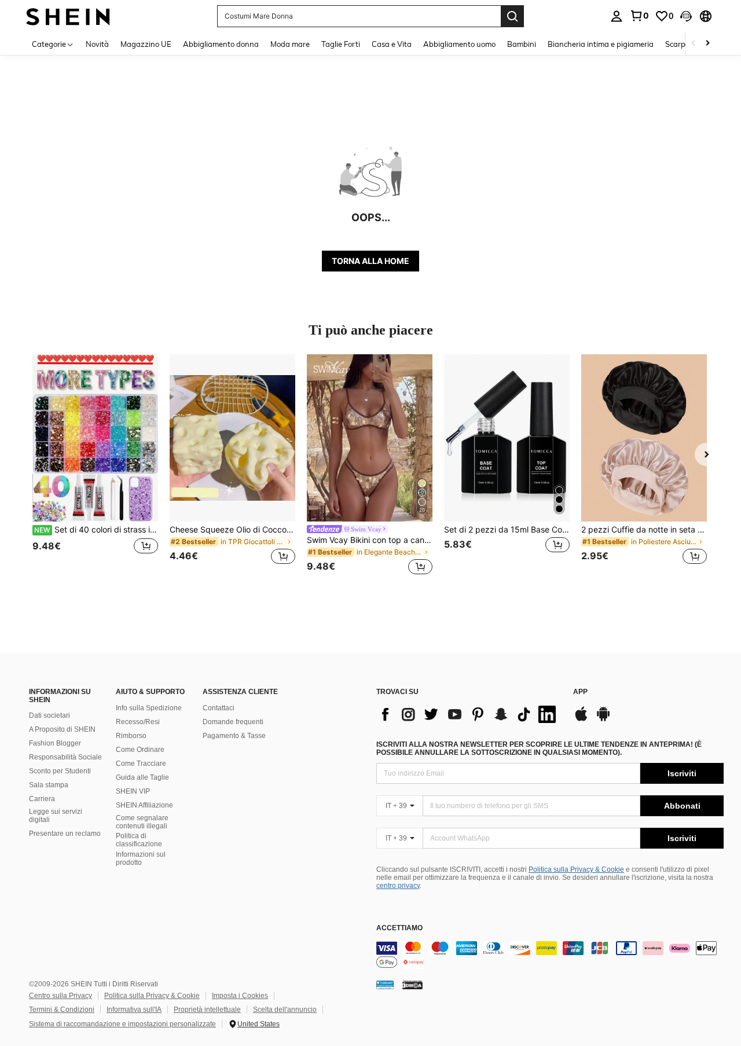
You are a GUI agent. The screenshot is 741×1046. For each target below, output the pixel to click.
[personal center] (616, 16)
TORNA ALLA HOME (370, 261)
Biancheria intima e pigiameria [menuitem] (601, 44)
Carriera (42, 799)
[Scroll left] (693, 43)
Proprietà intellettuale (207, 1009)
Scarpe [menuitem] (677, 44)
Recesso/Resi (138, 722)
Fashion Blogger (55, 743)
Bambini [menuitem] (521, 44)
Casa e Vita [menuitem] (392, 44)
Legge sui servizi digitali (55, 816)
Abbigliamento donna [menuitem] (221, 44)
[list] (469, 714)
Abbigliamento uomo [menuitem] (459, 44)
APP (580, 692)
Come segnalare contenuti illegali (142, 822)
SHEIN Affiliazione (144, 805)
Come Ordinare (140, 750)
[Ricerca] (512, 16)
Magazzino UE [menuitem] (145, 44)
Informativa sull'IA (134, 1009)
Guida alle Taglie (142, 777)
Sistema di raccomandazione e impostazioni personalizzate (122, 1024)
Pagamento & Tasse (234, 736)
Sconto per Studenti (60, 771)
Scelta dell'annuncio (285, 1009)
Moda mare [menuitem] (290, 44)
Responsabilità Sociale (65, 757)
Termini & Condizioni (61, 1009)
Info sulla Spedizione (149, 708)
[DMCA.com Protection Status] (412, 985)
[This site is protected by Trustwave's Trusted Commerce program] (385, 985)
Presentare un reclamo (65, 834)
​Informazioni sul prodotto (141, 858)
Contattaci (218, 708)
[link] (639, 16)
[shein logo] (68, 16)
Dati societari (49, 715)
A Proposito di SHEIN (62, 729)
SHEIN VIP (133, 791)
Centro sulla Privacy (60, 996)
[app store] (581, 719)
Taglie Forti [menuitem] (340, 44)
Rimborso (131, 736)
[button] (686, 16)
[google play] (603, 719)
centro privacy (398, 886)
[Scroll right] (707, 43)
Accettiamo (399, 928)
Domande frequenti (233, 722)
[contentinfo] (550, 955)
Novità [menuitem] (97, 44)
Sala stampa (48, 785)
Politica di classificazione (139, 840)
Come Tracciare (141, 763)
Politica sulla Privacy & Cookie (576, 869)
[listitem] (95, 466)
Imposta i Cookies (240, 996)
